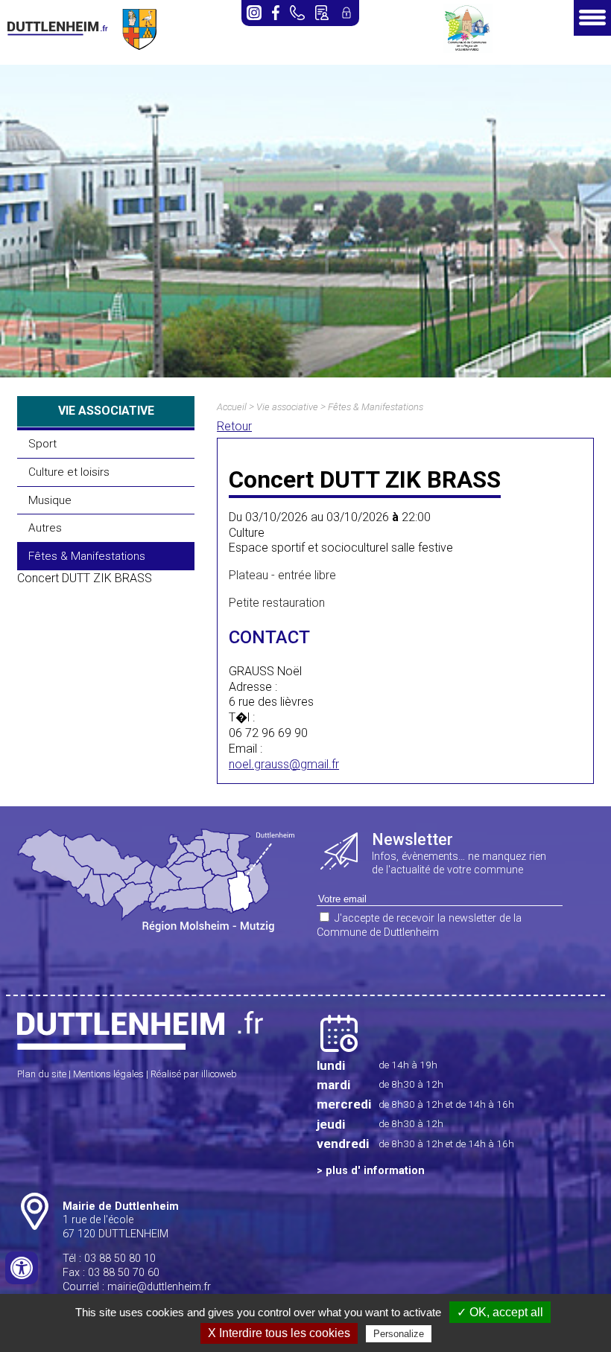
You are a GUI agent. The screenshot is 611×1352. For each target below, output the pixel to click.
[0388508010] (297, 12)
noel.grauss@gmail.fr (284, 764)
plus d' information (375, 1170)
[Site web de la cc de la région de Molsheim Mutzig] (468, 49)
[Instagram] (254, 12)
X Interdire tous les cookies (279, 1333)
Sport (42, 443)
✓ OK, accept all (500, 1312)
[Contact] (321, 12)
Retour (234, 426)
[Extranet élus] (346, 12)
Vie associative (287, 406)
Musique (50, 500)
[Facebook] (275, 12)
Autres (45, 528)
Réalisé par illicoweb (194, 1074)
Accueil (232, 406)
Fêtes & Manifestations (86, 556)
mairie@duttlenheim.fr (159, 1287)
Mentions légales (108, 1074)
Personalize (398, 1333)
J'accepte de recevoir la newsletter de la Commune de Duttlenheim (419, 925)
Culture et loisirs (69, 472)
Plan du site (41, 1074)
